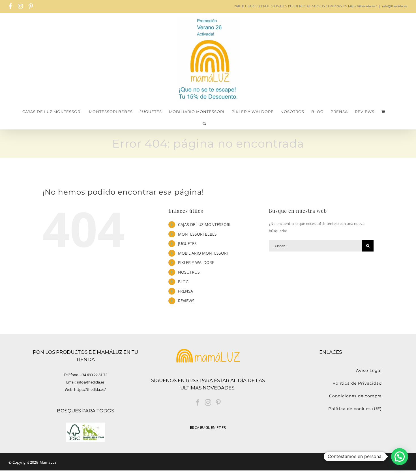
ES (192, 427)
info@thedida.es (395, 6)
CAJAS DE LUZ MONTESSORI (204, 224)
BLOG (183, 281)
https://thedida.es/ (90, 389)
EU (202, 427)
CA (197, 427)
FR (224, 427)
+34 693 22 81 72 (93, 374)
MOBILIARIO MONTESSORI (203, 253)
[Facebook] (198, 402)
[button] (204, 123)
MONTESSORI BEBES (197, 234)
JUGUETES (187, 243)
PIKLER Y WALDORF (196, 262)
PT (218, 427)
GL (207, 427)
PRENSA (185, 291)
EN (213, 427)
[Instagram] (208, 402)
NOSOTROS (189, 272)
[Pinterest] (218, 402)
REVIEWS (186, 300)
